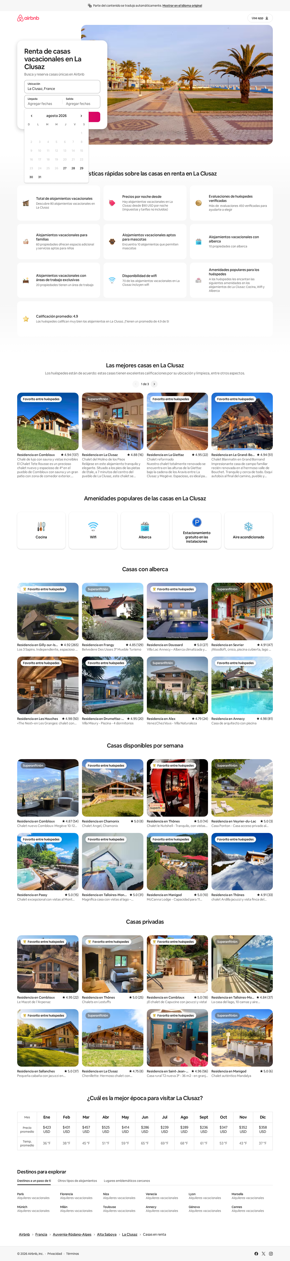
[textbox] (43, 103)
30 (31, 177)
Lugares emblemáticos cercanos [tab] (127, 1181)
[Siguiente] (154, 384)
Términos (72, 1254)
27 (65, 168)
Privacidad (54, 1254)
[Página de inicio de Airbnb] (28, 18)
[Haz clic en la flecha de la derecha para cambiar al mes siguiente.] (81, 116)
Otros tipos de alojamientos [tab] (77, 1181)
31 (39, 177)
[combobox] (62, 88)
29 (81, 168)
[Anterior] (135, 384)
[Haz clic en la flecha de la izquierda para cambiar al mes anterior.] (31, 116)
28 (73, 168)
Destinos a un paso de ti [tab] (34, 1181)
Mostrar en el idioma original (182, 6)
